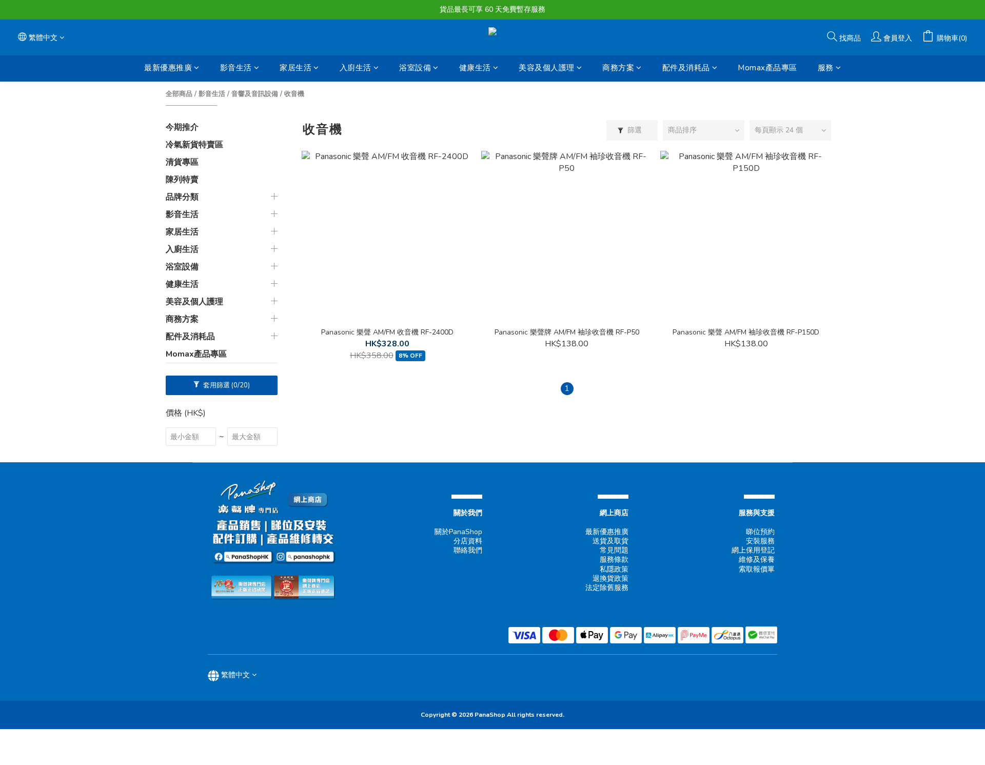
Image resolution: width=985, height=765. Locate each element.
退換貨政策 (610, 578)
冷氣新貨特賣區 (194, 144)
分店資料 (468, 541)
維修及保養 (757, 559)
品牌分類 (182, 197)
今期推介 (182, 127)
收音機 (294, 94)
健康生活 (475, 68)
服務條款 (614, 559)
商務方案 (618, 68)
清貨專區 (182, 162)
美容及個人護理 (547, 68)
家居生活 (295, 68)
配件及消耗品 (686, 68)
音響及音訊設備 (254, 94)
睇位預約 (760, 532)
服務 (826, 68)
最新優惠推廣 (168, 68)
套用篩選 (226, 385)
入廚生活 (355, 68)
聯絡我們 (468, 550)
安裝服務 (760, 541)
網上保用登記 (753, 550)
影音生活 (236, 68)
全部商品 (179, 94)
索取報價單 (757, 569)
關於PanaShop (458, 532)
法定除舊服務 (606, 588)
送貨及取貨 (610, 541)
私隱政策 (614, 569)
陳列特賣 (182, 179)
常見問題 (614, 550)
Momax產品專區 (767, 68)
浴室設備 (415, 68)
